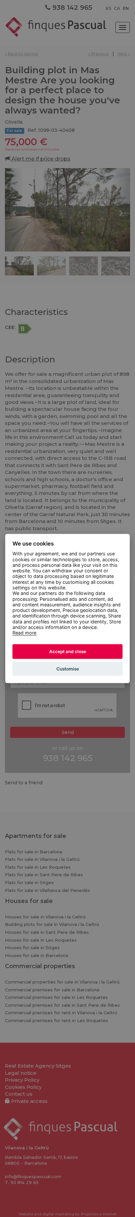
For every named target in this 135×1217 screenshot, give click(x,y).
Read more (24, 632)
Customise (67, 668)
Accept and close (67, 651)
